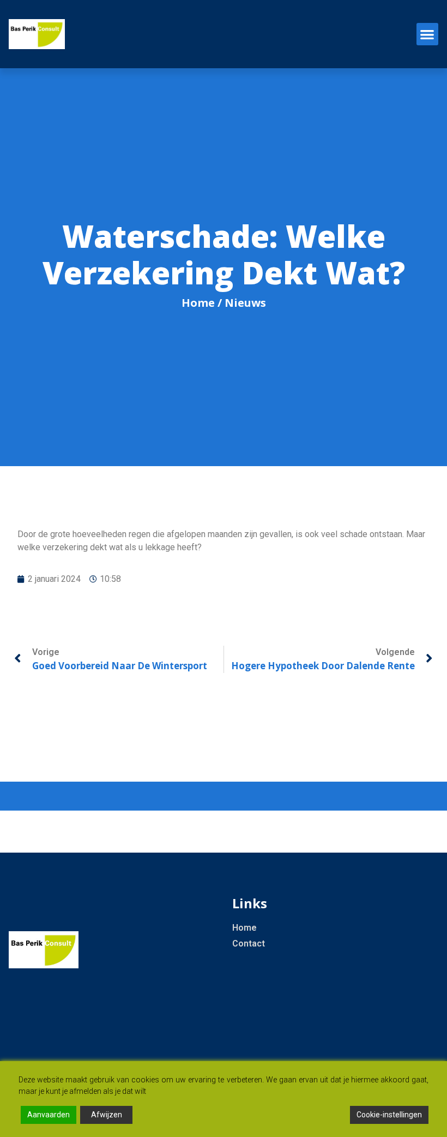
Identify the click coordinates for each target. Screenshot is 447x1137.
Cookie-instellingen (389, 1114)
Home (198, 302)
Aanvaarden (48, 1114)
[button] (427, 34)
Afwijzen (106, 1114)
